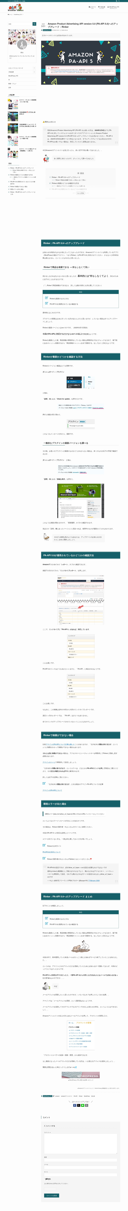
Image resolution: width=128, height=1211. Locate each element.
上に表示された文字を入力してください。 (56, 1183)
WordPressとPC (47, 30)
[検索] (119, 1)
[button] (74, 1105)
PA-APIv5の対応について (52, 852)
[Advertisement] (80, 101)
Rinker (80, 1096)
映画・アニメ (12, 84)
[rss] (116, 1)
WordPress (87, 1096)
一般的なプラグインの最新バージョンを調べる (70, 186)
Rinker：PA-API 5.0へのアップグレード (66, 177)
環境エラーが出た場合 (17, 189)
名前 (45, 1157)
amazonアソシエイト (66, 1096)
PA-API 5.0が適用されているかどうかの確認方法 (69, 189)
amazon (57, 1096)
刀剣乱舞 (11, 72)
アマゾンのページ (49, 762)
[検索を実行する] (34, 24)
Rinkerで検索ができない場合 (18, 186)
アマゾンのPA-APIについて (52, 790)
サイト (46, 1172)
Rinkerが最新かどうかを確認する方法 (65, 183)
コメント (47, 1132)
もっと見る (80, 193)
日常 (9, 87)
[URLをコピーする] (86, 1105)
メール (46, 1164)
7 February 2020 (94, 880)
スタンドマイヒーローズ (15, 68)
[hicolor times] (16, 7)
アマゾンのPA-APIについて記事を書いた (60, 744)
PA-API (75, 1096)
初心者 (93, 1096)
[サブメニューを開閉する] (34, 68)
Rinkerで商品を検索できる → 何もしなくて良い (71, 180)
